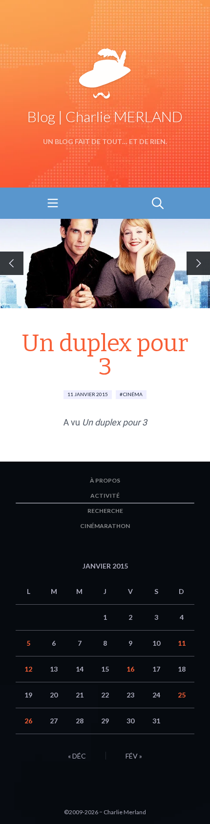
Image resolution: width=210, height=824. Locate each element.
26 (28, 721)
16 (130, 669)
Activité (105, 495)
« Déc (77, 756)
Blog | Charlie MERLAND (105, 116)
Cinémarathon (105, 525)
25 (182, 695)
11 (182, 643)
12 (28, 669)
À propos (105, 480)
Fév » (134, 756)
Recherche (105, 510)
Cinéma (133, 394)
